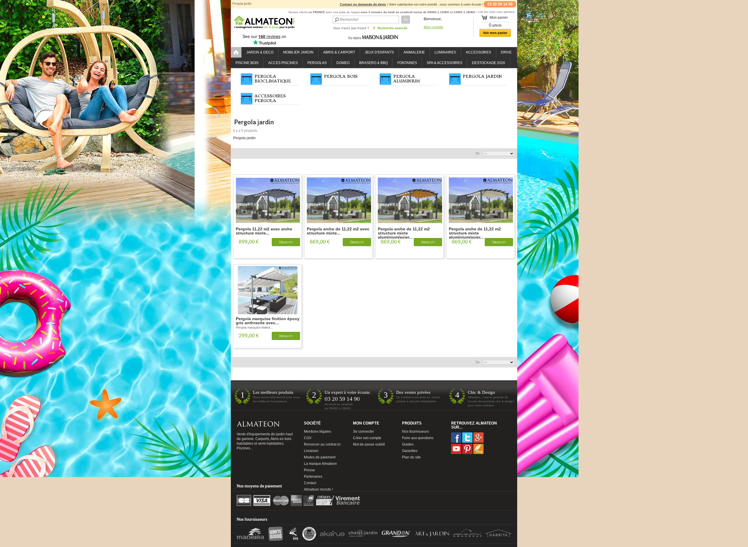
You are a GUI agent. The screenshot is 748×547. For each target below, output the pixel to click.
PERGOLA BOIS (341, 76)
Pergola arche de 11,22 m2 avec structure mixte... (338, 231)
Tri (477, 153)
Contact (310, 483)
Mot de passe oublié (369, 444)
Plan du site (411, 457)
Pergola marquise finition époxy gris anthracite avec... (267, 321)
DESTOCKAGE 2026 (488, 63)
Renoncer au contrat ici (322, 444)
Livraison (311, 451)
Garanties (410, 451)
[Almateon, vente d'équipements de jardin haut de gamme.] (264, 29)
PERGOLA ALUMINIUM (406, 79)
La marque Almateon (320, 464)
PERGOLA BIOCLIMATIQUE (272, 79)
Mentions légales (317, 431)
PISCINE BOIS (247, 63)
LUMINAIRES (445, 52)
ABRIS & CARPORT (339, 52)
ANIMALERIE (414, 52)
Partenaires (313, 476)
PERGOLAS (317, 63)
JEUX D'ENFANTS (379, 52)
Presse (309, 470)
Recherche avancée (392, 28)
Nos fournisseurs (415, 431)
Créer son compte (367, 438)
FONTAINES (407, 63)
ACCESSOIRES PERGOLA (270, 98)
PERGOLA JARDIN (482, 76)
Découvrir (286, 242)
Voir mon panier (495, 32)
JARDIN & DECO (259, 52)
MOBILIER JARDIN (298, 52)
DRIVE (506, 52)
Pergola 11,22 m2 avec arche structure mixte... (264, 231)
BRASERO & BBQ (373, 63)
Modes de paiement (319, 457)
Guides (407, 444)
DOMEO (342, 63)
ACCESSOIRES (478, 52)
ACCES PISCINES (283, 63)
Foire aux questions (417, 438)
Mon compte (433, 27)
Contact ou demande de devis (363, 4)
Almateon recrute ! (318, 489)
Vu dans (355, 38)
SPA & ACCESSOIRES (444, 63)
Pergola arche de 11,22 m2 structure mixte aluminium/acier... (404, 231)
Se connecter (363, 431)
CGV (307, 438)
